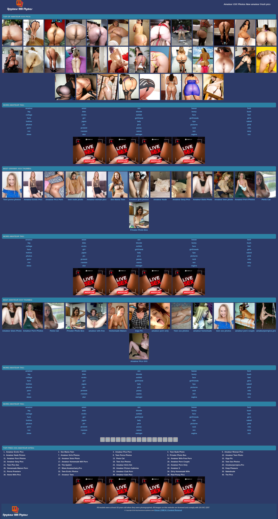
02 (108, 439)
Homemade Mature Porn (17, 468)
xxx (249, 134)
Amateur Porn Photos (16, 458)
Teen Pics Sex (13, 465)
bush (249, 112)
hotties (29, 121)
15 (175, 439)
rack (194, 128)
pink (249, 125)
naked (249, 121)
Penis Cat (120, 458)
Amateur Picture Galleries (127, 468)
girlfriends (194, 118)
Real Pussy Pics (178, 475)
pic (84, 125)
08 (139, 439)
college (29, 115)
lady (139, 121)
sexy (249, 131)
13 (165, 439)
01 (102, 439)
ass (138, 108)
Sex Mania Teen (67, 452)
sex (194, 131)
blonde (139, 112)
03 (113, 439)
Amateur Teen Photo (234, 455)
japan (84, 121)
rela (249, 128)
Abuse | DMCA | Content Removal (168, 510)
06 (128, 439)
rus (28, 131)
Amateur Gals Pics (124, 475)
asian (84, 108)
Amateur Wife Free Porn (181, 458)
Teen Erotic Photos (70, 471)
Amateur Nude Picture (15, 455)
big (29, 112)
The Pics (229, 475)
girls (249, 118)
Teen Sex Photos (232, 462)
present (84, 128)
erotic (83, 115)
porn (29, 128)
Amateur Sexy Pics (15, 462)
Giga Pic (229, 458)
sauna (138, 131)
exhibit (139, 115)
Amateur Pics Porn (123, 452)
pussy (138, 128)
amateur (28, 108)
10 (149, 439)
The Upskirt (67, 465)
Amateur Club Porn (124, 471)
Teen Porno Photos (123, 455)
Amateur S (175, 468)
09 (144, 439)
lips (194, 121)
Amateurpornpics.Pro (234, 465)
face (194, 115)
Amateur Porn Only (179, 465)
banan (194, 108)
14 (170, 439)
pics (139, 125)
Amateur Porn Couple (180, 462)
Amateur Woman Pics (233, 452)
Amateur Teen (68, 475)
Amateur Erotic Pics (14, 452)
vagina (194, 134)
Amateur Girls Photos (70, 455)
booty (194, 112)
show (29, 134)
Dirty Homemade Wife (180, 471)
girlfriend (139, 118)
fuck (29, 118)
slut (84, 134)
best (249, 108)
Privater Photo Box (178, 455)
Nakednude (230, 471)
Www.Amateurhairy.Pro (72, 468)
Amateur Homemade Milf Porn (75, 462)
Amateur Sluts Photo (71, 458)
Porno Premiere (14, 471)
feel (249, 115)
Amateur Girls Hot (124, 465)
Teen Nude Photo (177, 452)
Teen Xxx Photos (123, 462)
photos (29, 125)
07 (134, 439)
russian (84, 131)
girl (84, 118)
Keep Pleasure (231, 468)
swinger (139, 134)
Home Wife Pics (14, 475)
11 (154, 439)
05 (123, 439)
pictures (194, 125)
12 (160, 439)
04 (118, 439)
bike (84, 112)
